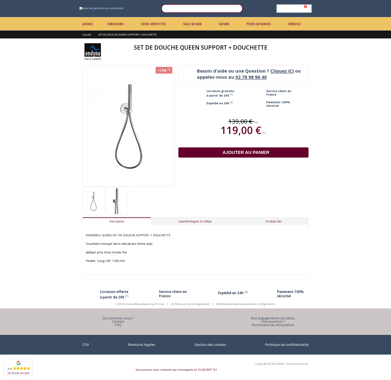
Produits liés (274, 221)
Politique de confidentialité (287, 344)
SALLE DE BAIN (192, 24)
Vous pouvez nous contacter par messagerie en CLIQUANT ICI (176, 369)
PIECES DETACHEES (258, 24)
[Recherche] (237, 8)
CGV (85, 344)
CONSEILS (294, 24)
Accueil (86, 34)
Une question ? (273, 321)
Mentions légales (141, 344)
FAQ (118, 324)
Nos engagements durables (273, 318)
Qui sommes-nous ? (118, 318)
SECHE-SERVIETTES (153, 24)
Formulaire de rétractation (273, 324)
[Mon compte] (293, 8)
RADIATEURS (116, 24)
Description (116, 221)
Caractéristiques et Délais (195, 221)
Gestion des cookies (210, 344)
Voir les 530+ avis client (19, 372)
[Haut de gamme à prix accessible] (101, 8)
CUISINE (224, 24)
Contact (118, 321)
